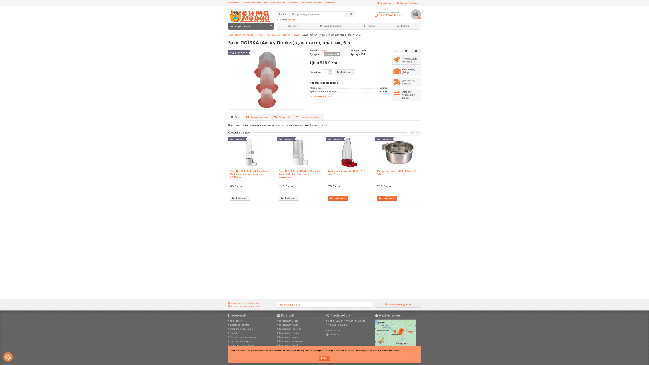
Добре (324, 358)
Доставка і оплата (252, 3)
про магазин (234, 3)
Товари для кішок (288, 324)
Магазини (330, 3)
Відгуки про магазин (241, 341)
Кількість (315, 72)
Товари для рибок (288, 337)
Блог (295, 26)
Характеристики (259, 117)
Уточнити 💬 (332, 54)
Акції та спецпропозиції (243, 337)
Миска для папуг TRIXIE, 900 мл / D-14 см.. (397, 172)
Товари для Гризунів (290, 328)
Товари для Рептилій (290, 341)
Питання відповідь (310, 117)
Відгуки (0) (285, 117)
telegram (334, 334)
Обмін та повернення (274, 3)
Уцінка (371, 26)
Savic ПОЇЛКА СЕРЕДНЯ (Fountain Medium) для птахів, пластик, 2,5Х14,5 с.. (249, 174)
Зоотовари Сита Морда (240, 34)
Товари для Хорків (289, 345)
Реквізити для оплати (311, 3)
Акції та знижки (332, 26)
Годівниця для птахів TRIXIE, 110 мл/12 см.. (346, 172)
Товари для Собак (288, 320)
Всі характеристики (321, 96)
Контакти (292, 3)
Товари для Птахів (289, 333)
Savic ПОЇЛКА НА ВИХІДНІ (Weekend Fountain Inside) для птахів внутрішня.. (299, 174)
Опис (238, 117)
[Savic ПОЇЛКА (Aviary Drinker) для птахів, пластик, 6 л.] (267, 79)
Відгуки (405, 26)
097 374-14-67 (334, 330)
